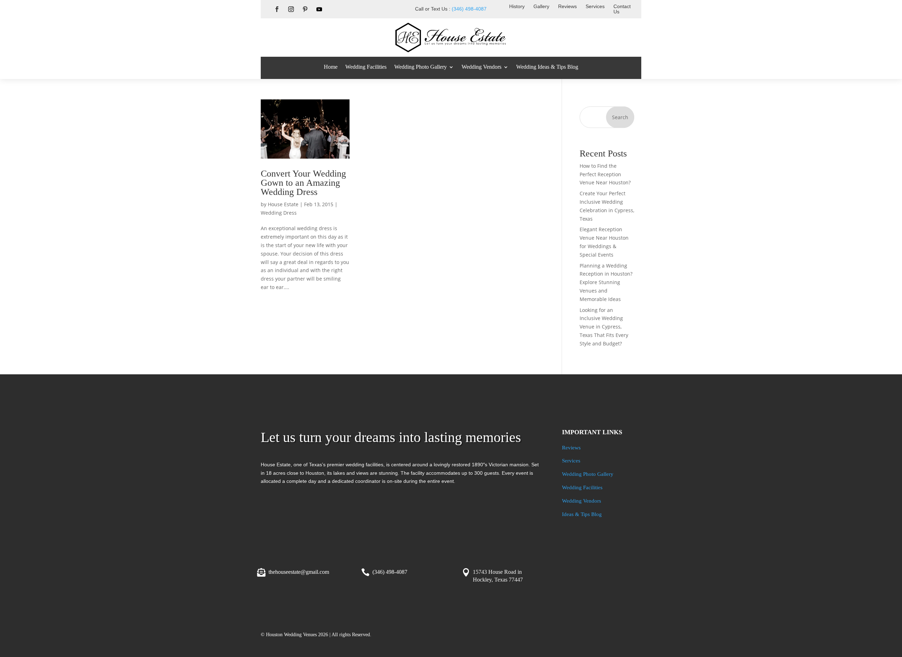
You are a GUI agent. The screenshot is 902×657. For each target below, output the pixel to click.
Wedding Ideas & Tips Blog (547, 67)
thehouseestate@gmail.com (298, 572)
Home (331, 67)
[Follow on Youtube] (319, 9)
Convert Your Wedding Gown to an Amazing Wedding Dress (303, 182)
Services (595, 6)
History (517, 6)
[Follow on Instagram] (291, 9)
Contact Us (622, 9)
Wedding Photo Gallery (420, 67)
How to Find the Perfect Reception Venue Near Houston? (605, 174)
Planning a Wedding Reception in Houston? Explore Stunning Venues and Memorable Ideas (606, 282)
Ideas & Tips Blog (582, 514)
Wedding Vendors (481, 67)
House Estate (283, 204)
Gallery (541, 6)
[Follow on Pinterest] (305, 9)
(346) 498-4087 (469, 9)
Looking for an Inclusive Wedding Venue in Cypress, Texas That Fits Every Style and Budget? (604, 327)
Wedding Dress (279, 212)
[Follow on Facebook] (277, 9)
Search (620, 117)
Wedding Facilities (366, 67)
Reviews (567, 6)
